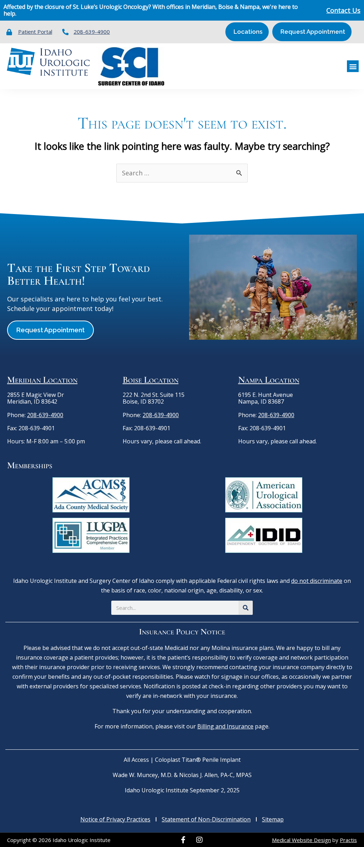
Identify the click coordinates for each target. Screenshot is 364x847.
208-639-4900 (45, 415)
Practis (348, 839)
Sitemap (273, 819)
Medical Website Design (301, 839)
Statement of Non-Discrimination (206, 819)
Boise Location (150, 379)
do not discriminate (316, 581)
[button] (353, 66)
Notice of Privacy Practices (115, 819)
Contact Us (343, 10)
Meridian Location (42, 379)
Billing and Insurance (225, 726)
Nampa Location (268, 379)
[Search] (246, 608)
